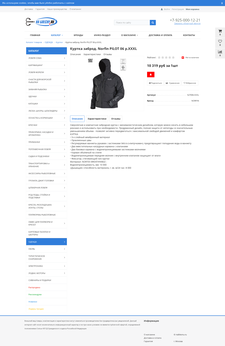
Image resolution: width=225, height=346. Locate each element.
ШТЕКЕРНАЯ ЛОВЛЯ (37, 187)
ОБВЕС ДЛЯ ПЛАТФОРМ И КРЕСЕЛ (40, 223)
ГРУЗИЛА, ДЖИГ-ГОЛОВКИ (41, 180)
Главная (35, 35)
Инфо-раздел (102, 35)
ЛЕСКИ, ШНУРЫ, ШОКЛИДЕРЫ (42, 110)
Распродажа (34, 287)
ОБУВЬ (31, 248)
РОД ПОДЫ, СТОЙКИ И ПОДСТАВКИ (39, 196)
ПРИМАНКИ (34, 142)
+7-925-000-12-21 (185, 19)
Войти (167, 9)
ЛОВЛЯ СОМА (34, 58)
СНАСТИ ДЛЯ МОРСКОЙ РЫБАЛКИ (39, 81)
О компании (75, 9)
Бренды (78, 35)
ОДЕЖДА (32, 241)
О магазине (128, 35)
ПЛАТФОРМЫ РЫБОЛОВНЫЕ (42, 214)
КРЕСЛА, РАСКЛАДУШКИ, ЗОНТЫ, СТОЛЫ (40, 206)
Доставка (28, 9)
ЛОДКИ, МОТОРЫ (36, 273)
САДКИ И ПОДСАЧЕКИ (38, 156)
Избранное (191, 83)
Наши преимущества (57, 9)
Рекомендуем (35, 294)
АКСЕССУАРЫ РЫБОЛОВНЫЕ (41, 173)
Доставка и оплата (160, 35)
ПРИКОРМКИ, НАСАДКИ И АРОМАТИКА (40, 133)
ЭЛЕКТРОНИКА (35, 266)
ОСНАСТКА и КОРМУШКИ (40, 117)
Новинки (32, 301)
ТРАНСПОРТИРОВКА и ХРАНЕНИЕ (38, 165)
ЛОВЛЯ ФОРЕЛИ (36, 72)
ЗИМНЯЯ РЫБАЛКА (37, 89)
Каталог (56, 35)
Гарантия (40, 9)
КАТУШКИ (33, 103)
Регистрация (178, 9)
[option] (107, 84)
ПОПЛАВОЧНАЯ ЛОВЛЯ (39, 149)
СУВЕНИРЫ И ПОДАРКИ (39, 280)
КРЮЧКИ (32, 125)
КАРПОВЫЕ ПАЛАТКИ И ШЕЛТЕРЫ (39, 233)
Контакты (189, 35)
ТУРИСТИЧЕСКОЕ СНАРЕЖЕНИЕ (36, 257)
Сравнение (174, 83)
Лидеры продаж (36, 308)
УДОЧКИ (32, 96)
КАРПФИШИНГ (35, 65)
